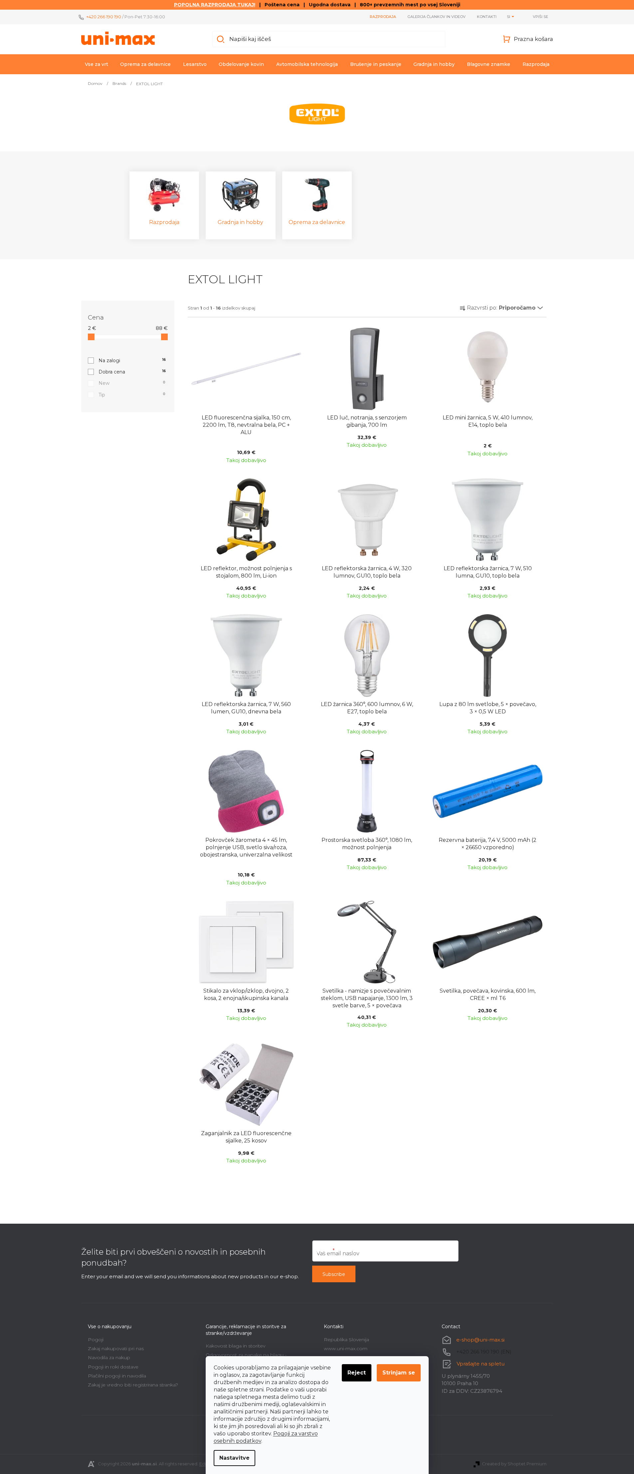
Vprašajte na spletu (481, 1363)
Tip (132, 395)
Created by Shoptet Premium (514, 1463)
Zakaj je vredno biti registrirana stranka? (133, 1385)
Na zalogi (132, 361)
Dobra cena (132, 372)
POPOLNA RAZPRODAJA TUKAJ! (214, 5)
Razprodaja (383, 16)
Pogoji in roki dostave (113, 1367)
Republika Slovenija (346, 1340)
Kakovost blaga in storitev (235, 1346)
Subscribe (333, 1274)
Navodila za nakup (109, 1357)
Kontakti (487, 16)
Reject (356, 1372)
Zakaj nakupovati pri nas (116, 1348)
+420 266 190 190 (103, 16)
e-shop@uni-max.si (480, 1339)
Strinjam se (398, 1372)
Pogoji (96, 1340)
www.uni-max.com (345, 1348)
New (132, 383)
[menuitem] (96, 64)
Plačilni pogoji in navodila (117, 1376)
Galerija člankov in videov (436, 16)
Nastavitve (234, 1458)
